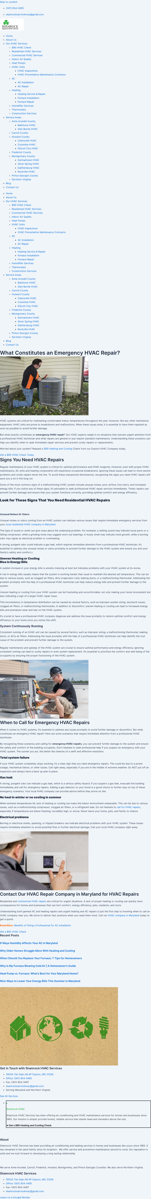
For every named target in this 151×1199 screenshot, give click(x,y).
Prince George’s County (25, 175)
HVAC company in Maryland (123, 915)
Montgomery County (23, 156)
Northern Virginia (21, 179)
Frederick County (21, 152)
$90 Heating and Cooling (58, 448)
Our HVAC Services (16, 43)
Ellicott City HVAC (28, 148)
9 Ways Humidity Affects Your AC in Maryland (29, 943)
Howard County (20, 136)
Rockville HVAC (26, 171)
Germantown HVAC (28, 160)
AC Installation (26, 82)
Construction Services (24, 113)
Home (9, 35)
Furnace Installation (28, 97)
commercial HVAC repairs (32, 901)
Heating (16, 90)
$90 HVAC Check (21, 47)
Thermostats (19, 109)
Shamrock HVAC (15, 1109)
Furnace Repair (26, 101)
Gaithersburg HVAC (28, 167)
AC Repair (23, 86)
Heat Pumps (18, 62)
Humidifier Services (22, 105)
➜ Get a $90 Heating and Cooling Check (28, 1125)
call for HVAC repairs (128, 807)
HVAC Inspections (28, 70)
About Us (11, 39)
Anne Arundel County (24, 121)
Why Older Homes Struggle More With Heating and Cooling (37, 950)
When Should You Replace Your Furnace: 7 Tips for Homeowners (41, 958)
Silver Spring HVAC (28, 163)
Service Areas (13, 117)
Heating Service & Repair (31, 93)
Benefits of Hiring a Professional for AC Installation (42, 925)
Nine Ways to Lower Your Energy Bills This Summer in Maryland (40, 981)
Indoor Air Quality (21, 59)
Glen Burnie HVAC (28, 128)
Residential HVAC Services (26, 51)
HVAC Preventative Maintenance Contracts (42, 74)
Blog (8, 183)
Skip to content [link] (8, 1)
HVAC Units (18, 66)
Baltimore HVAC (27, 125)
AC (13, 78)
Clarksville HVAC (27, 140)
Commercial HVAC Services (27, 55)
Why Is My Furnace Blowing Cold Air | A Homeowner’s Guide (38, 965)
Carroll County (20, 132)
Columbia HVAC (27, 144)
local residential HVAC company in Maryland (30, 524)
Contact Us (12, 187)
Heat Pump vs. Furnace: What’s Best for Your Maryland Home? (39, 973)
